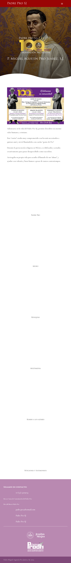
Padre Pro (35, 215)
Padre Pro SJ (21, 515)
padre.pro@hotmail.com (25, 509)
